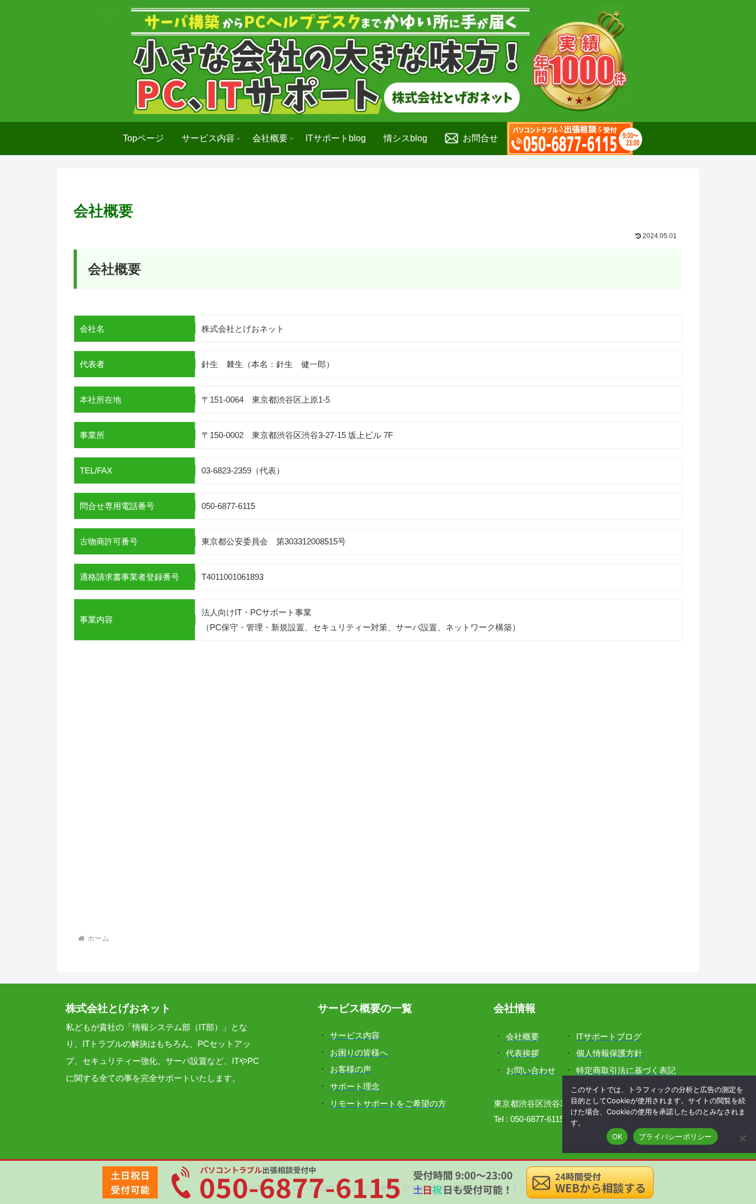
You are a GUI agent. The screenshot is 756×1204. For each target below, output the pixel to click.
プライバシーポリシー (675, 1136)
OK (617, 1136)
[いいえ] (742, 1138)
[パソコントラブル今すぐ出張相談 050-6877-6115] (575, 138)
